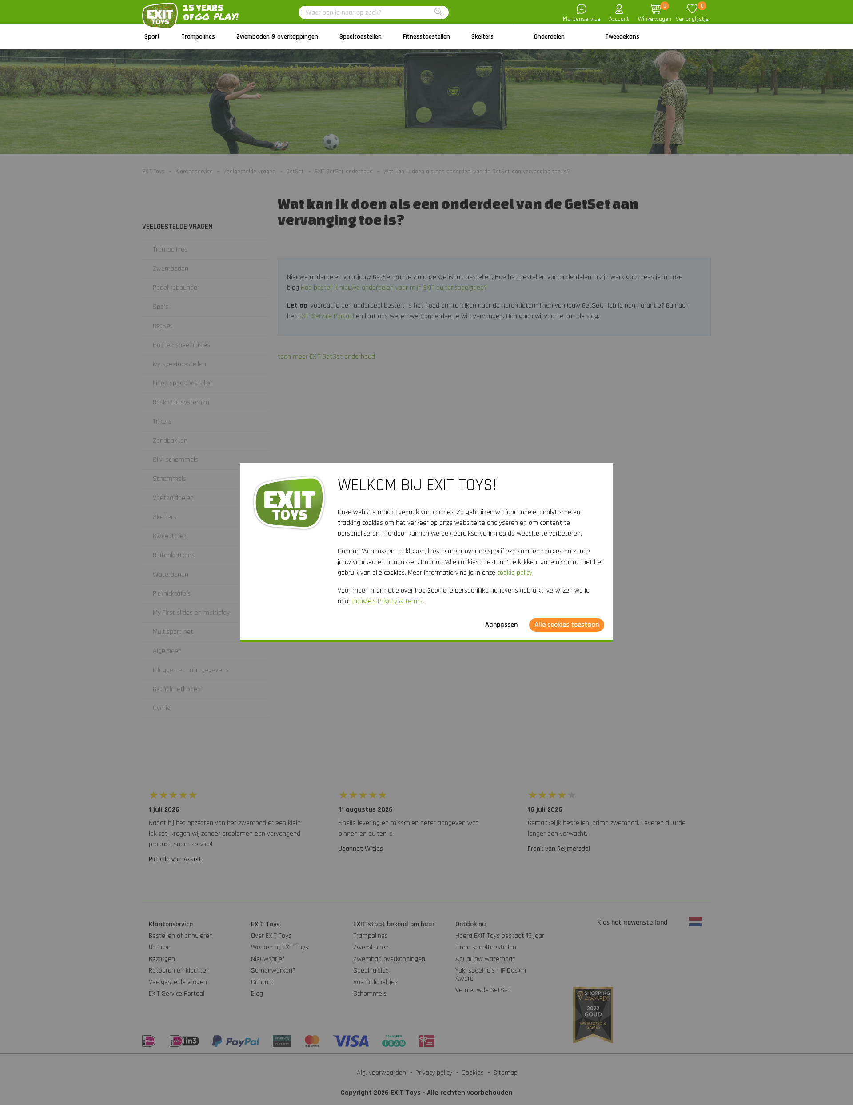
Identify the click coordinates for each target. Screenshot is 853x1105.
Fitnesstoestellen (426, 36)
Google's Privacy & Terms (387, 601)
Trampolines (198, 36)
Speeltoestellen (360, 36)
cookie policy (514, 572)
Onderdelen (549, 36)
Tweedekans (622, 36)
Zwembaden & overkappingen (277, 36)
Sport (152, 36)
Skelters (482, 36)
